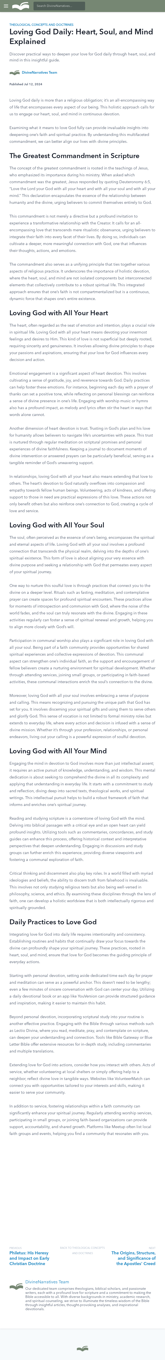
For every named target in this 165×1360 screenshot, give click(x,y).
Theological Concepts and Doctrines (41, 24)
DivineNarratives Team (39, 73)
